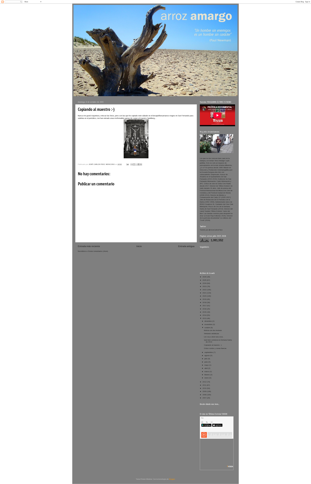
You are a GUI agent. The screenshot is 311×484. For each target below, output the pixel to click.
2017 (205, 306)
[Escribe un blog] (134, 164)
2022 (205, 290)
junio (206, 362)
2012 (205, 382)
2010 (205, 388)
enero (206, 378)
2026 (205, 277)
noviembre (208, 324)
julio (206, 359)
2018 (205, 302)
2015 (205, 312)
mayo (206, 365)
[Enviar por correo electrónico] (131, 164)
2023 (205, 286)
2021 (205, 293)
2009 (205, 391)
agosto (207, 355)
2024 (205, 283)
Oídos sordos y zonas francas (215, 348)
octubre (207, 327)
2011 (205, 385)
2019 (205, 299)
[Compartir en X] (136, 164)
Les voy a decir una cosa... (214, 337)
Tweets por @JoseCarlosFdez (211, 230)
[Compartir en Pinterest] (141, 164)
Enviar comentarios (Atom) (98, 251)
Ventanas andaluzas (211, 333)
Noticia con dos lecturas (213, 330)
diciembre (208, 321)
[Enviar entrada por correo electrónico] (127, 164)
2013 (205, 318)
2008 (205, 395)
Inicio (139, 246)
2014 (205, 315)
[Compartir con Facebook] (138, 164)
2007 (205, 398)
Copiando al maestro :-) (213, 345)
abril (206, 368)
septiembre (208, 352)
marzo (207, 371)
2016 (205, 309)
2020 (205, 296)
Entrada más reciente (89, 246)
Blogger (172, 479)
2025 (205, 280)
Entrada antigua (186, 246)
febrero (207, 375)
